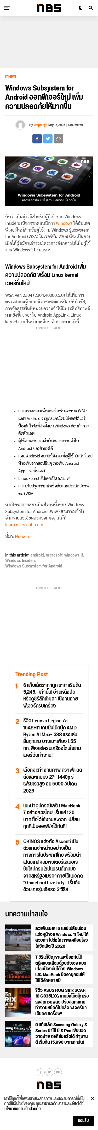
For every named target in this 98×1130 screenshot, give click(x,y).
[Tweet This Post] (48, 138)
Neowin (22, 536)
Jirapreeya (40, 125)
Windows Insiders (20, 561)
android (37, 555)
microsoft (54, 555)
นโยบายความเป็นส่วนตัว (22, 1109)
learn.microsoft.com (24, 525)
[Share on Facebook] (37, 138)
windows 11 (73, 555)
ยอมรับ (83, 1121)
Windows (64, 223)
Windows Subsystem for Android (33, 566)
